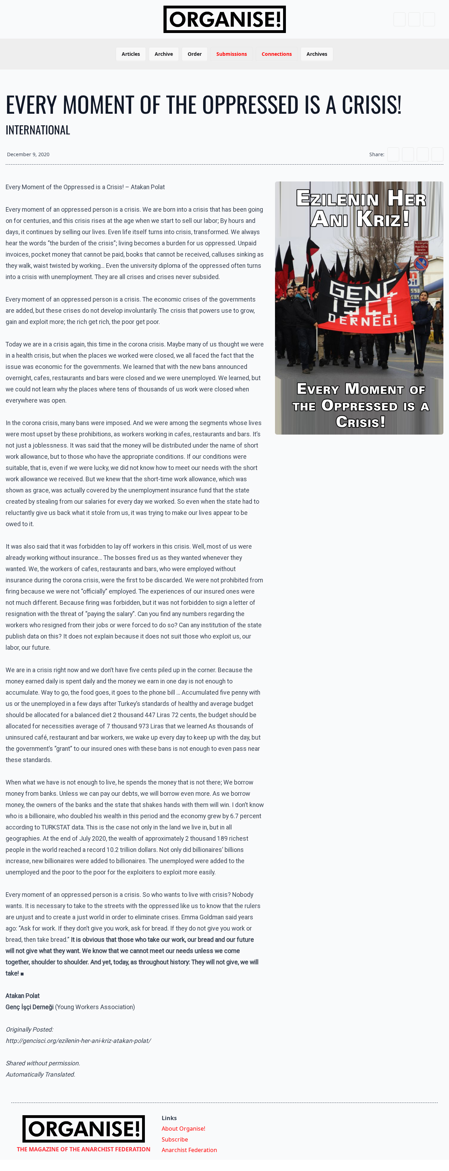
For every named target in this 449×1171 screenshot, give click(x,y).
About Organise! (183, 1128)
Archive (164, 54)
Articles (131, 54)
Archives (317, 54)
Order (195, 54)
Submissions (231, 54)
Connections (277, 54)
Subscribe (175, 1139)
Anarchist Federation (189, 1150)
